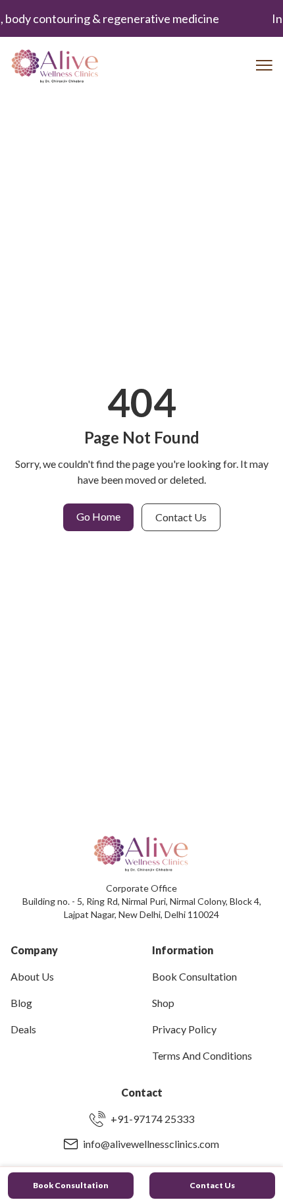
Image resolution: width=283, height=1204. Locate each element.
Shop (163, 1002)
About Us (32, 976)
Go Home (98, 516)
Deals (23, 1029)
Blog (21, 1002)
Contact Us (181, 517)
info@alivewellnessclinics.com (151, 1143)
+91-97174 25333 (152, 1118)
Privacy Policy (184, 1029)
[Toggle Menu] (264, 65)
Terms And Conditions (202, 1055)
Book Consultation (194, 976)
